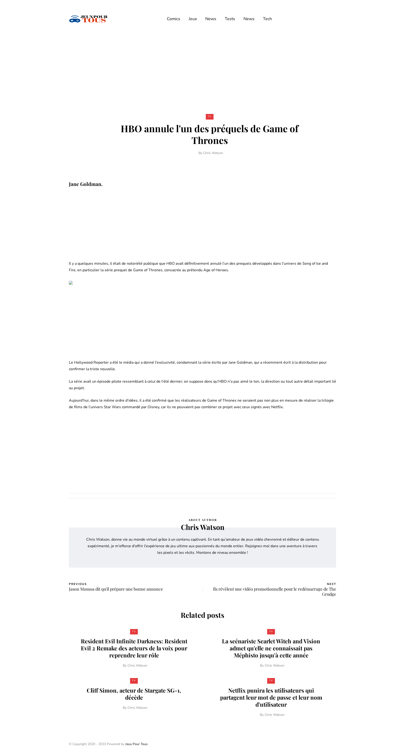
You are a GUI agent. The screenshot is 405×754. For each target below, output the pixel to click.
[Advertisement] (202, 72)
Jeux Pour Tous (136, 744)
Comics (173, 19)
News (210, 19)
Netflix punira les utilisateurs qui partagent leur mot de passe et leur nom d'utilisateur (271, 697)
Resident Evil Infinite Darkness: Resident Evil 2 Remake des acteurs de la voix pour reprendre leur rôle (134, 648)
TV (210, 116)
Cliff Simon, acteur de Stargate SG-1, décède (134, 693)
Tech (267, 19)
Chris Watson (213, 153)
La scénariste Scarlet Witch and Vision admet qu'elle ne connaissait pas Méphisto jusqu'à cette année (271, 648)
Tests (230, 19)
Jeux (193, 19)
